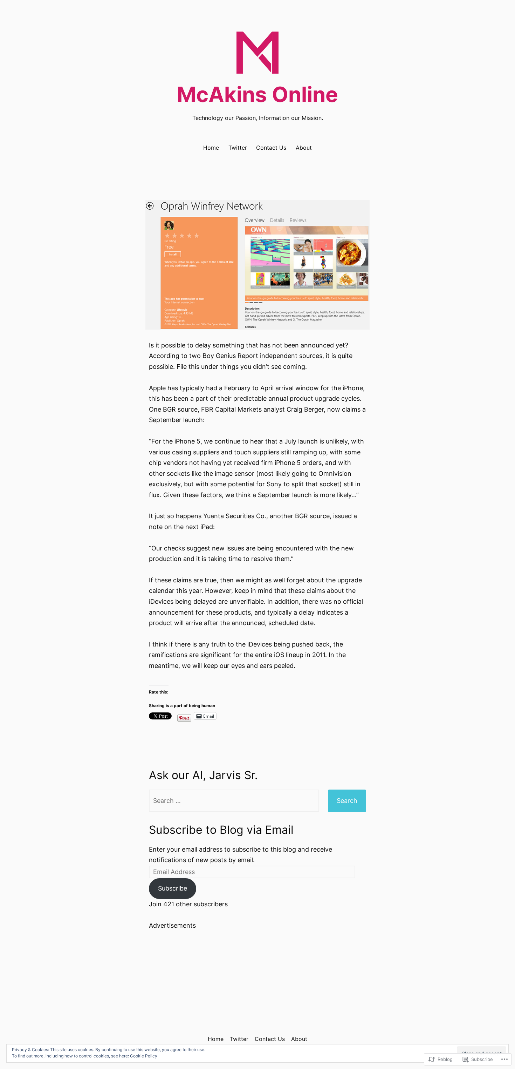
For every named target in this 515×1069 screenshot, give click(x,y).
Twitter (237, 147)
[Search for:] (234, 801)
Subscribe (172, 888)
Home (211, 147)
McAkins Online (257, 94)
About (304, 147)
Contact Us (271, 147)
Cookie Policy (143, 1055)
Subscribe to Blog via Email (221, 830)
